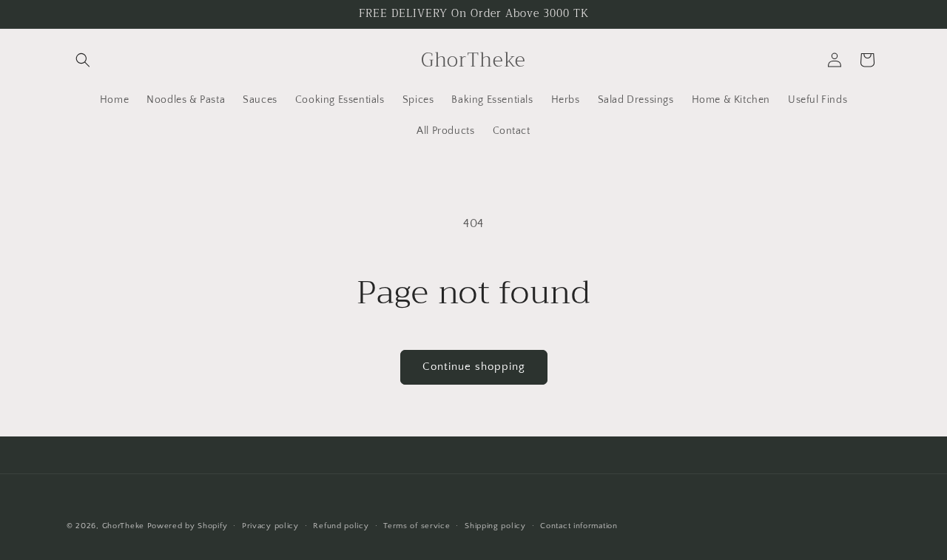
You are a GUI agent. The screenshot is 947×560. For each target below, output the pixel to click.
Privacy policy (270, 526)
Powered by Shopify (187, 526)
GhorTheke (123, 526)
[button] (83, 60)
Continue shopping (473, 366)
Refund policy (340, 526)
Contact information (578, 526)
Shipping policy (495, 526)
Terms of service (416, 526)
